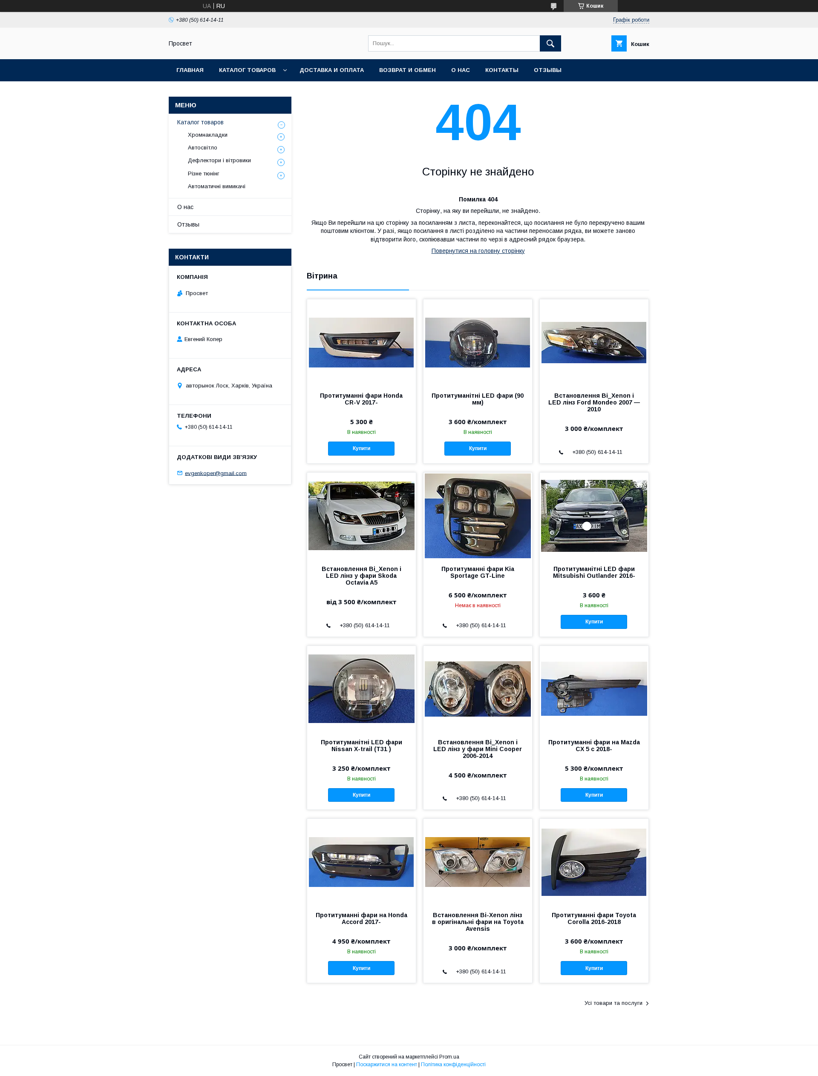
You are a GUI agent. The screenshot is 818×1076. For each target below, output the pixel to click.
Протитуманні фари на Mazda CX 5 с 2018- (594, 745)
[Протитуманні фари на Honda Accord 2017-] (361, 861)
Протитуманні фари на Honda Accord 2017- (361, 918)
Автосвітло (202, 147)
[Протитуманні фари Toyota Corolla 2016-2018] (594, 861)
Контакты (501, 70)
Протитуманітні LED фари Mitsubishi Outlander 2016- (594, 572)
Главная (190, 70)
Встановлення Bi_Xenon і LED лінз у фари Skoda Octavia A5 (361, 575)
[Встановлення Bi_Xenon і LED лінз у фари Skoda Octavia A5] (361, 515)
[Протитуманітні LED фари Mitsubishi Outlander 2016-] (594, 515)
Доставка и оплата (332, 70)
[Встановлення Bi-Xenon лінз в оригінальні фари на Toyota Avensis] (477, 861)
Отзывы (548, 70)
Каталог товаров (247, 70)
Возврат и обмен (407, 70)
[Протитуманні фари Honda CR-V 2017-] (361, 341)
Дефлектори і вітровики (219, 160)
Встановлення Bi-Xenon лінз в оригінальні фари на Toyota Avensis (478, 922)
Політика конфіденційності (453, 1064)
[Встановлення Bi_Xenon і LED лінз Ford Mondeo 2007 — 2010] (594, 341)
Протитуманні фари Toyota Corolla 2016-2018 (594, 918)
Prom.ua (449, 1057)
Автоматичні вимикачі (216, 186)
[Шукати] (550, 43)
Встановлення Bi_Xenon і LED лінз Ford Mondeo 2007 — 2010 (594, 402)
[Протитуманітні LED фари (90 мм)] (477, 341)
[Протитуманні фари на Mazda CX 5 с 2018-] (594, 688)
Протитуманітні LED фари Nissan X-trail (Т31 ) (361, 745)
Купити (361, 448)
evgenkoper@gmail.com (216, 473)
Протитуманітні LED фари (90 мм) (478, 399)
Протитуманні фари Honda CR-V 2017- (361, 399)
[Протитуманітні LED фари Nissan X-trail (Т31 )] (361, 688)
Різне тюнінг (203, 173)
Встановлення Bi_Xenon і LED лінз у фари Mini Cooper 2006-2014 (477, 749)
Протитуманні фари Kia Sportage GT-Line (477, 572)
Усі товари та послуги (613, 1003)
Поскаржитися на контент (386, 1064)
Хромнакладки (208, 135)
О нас (460, 70)
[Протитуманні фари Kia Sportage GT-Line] (477, 515)
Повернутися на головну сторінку (478, 250)
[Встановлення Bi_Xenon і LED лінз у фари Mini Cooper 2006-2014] (477, 688)
